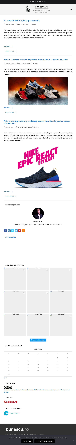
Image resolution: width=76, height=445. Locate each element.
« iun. (5, 378)
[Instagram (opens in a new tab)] (35, 1)
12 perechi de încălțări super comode (21, 20)
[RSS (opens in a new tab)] (42, 1)
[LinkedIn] (16, 230)
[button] (15, 279)
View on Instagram (39, 340)
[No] (74, 440)
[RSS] (23, 230)
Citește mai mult (11, 51)
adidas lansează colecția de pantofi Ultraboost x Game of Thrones (36, 59)
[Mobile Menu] (71, 9)
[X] (12, 230)
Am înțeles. (27, 441)
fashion (34, 24)
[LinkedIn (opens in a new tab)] (38, 1)
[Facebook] (5, 230)
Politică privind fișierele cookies (14, 434)
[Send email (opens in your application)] (45, 1)
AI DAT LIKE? (10, 237)
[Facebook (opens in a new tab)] (33, 1)
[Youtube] (19, 230)
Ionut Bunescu (10, 24)
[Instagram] (9, 230)
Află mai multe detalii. (44, 441)
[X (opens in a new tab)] (31, 1)
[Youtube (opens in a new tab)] (40, 1)
